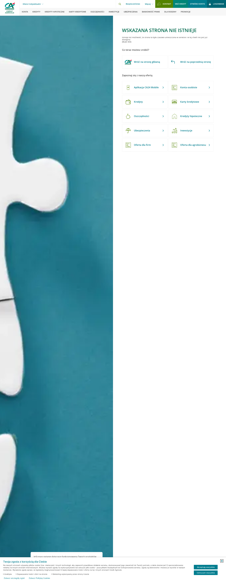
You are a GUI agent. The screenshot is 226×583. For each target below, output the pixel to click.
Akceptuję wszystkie (206, 567)
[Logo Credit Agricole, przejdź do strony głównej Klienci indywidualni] (10, 8)
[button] (222, 561)
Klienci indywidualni (32, 4)
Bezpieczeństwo (133, 4)
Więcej (148, 4)
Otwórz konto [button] (197, 4)
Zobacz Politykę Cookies (39, 578)
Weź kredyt (180, 4)
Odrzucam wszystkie (206, 573)
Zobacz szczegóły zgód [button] (14, 578)
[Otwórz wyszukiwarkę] (120, 4)
